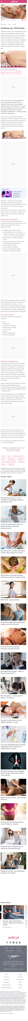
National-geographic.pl (6, 987)
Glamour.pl (6, 977)
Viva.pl (20, 982)
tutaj (12, 1013)
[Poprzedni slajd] (1, 912)
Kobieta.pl (20, 977)
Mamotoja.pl (7, 982)
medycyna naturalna (18, 456)
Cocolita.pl (6, 979)
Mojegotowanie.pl (6, 985)
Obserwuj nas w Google (9, 72)
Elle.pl (6, 974)
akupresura (21, 461)
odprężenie (11, 464)
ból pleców (20, 459)
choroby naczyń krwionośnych (9, 461)
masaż (3, 456)
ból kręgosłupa (11, 459)
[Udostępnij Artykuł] (19, 72)
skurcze (3, 464)
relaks (3, 459)
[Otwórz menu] (1, 1)
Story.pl (20, 987)
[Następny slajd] (26, 912)
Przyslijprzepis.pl (20, 979)
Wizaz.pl (20, 985)
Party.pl (20, 974)
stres (9, 456)
